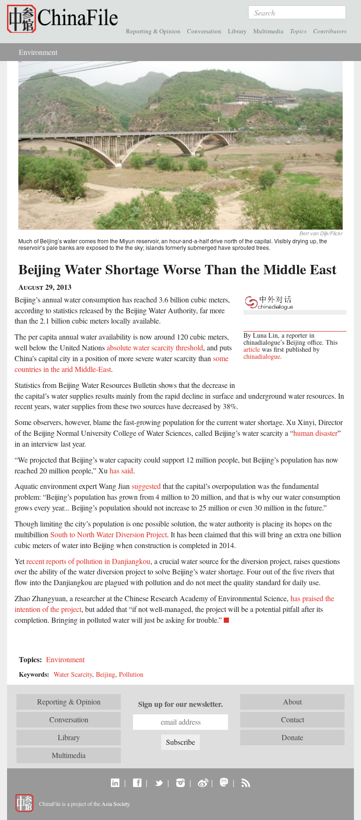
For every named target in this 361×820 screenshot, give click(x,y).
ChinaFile (65, 19)
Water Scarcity (73, 674)
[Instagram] (180, 782)
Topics (298, 31)
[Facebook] (137, 782)
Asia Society (115, 803)
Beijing (105, 674)
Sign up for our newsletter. (180, 704)
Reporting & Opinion (153, 31)
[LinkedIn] (115, 782)
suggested (146, 486)
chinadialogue (261, 356)
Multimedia (268, 31)
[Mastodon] (224, 782)
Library (237, 31)
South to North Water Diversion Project (108, 534)
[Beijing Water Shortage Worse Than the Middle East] (180, 144)
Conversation (204, 31)
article (251, 349)
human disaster (315, 433)
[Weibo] (202, 782)
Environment (38, 52)
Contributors (329, 31)
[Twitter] (159, 782)
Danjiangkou (131, 561)
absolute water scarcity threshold (155, 347)
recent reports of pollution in (68, 561)
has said (121, 470)
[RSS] (245, 782)
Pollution (131, 674)
